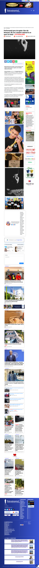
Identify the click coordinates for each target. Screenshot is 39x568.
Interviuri (22, 510)
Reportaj (22, 509)
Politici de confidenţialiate (10, 530)
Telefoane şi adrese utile (9, 529)
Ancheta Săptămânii (23, 502)
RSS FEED (7, 533)
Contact (6, 526)
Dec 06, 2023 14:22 (31, 36)
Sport (22, 514)
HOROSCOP (30, 146)
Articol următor (20, 244)
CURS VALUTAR (29, 156)
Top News (23, 505)
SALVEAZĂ (21, 263)
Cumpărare (31, 158)
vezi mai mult (28, 127)
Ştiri (21, 507)
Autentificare (32, 0)
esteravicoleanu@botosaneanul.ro (15, 223)
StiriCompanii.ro (29, 523)
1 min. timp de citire (19, 36)
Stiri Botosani (8, 27)
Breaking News (23, 506)
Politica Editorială (22, 516)
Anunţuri (6, 527)
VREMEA (30, 162)
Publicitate (7, 525)
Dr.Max (28, 522)
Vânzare (33, 158)
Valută (26, 158)
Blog (21, 511)
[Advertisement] (19, 20)
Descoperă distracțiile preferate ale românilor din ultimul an (10, 247)
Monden (22, 513)
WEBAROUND (34, 566)
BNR (29, 158)
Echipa (22, 518)
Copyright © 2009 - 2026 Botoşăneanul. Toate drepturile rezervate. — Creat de (20, 566)
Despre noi (7, 523)
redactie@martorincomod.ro (8, 507)
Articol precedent (8, 244)
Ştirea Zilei (23, 503)
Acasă (4, 27)
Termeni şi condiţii (8, 531)
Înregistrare (37, 0)
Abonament (7, 534)
